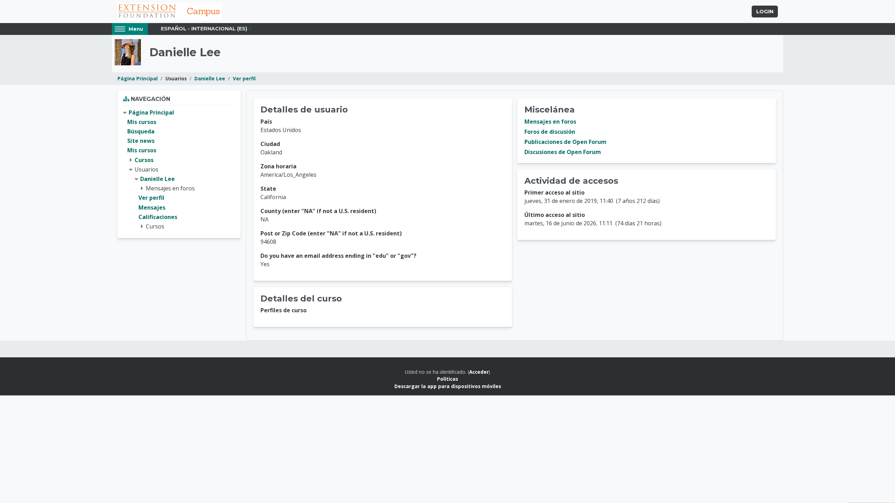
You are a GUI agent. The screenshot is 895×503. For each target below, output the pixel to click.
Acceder (479, 372)
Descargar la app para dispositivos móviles (447, 386)
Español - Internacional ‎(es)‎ (204, 28)
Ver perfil (244, 78)
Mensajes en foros (550, 121)
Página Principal (137, 78)
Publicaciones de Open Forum (565, 142)
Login (764, 11)
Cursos (144, 160)
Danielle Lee (209, 78)
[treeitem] (179, 169)
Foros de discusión (549, 132)
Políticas (447, 379)
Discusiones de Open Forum (562, 152)
